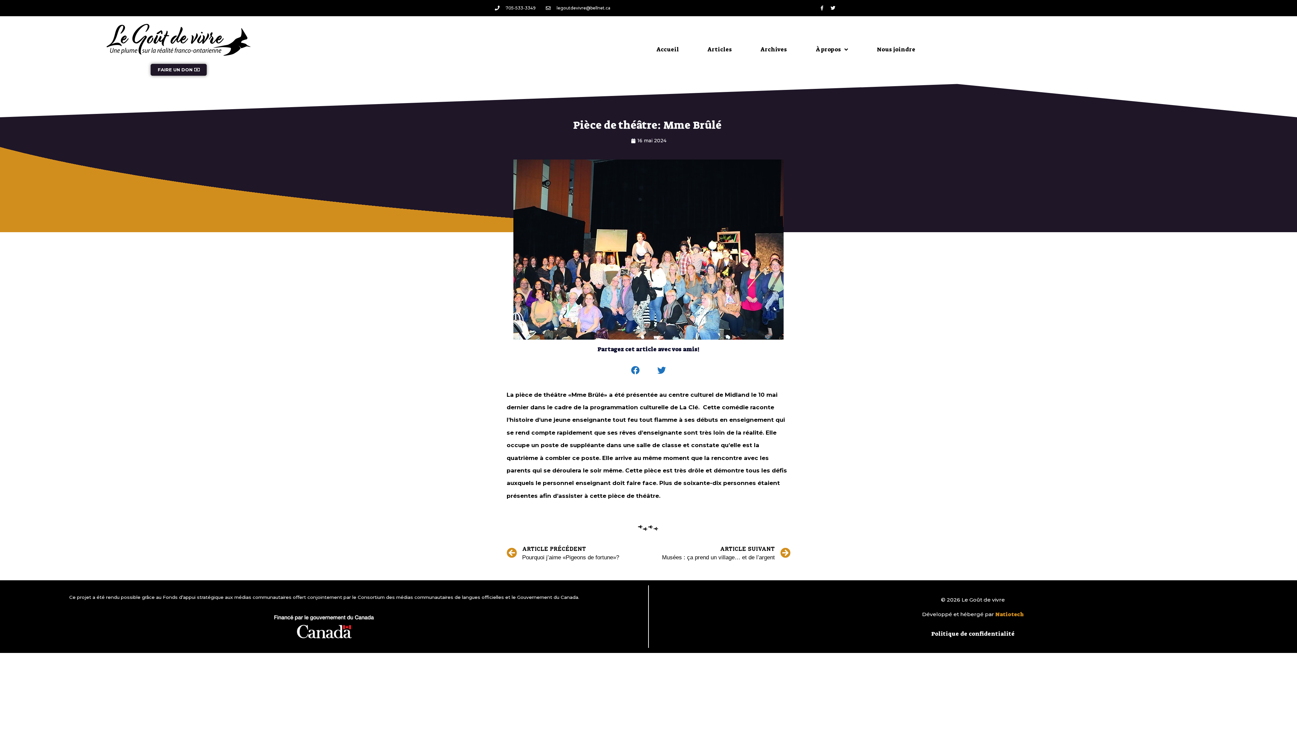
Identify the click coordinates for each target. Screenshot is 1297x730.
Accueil (668, 49)
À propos (828, 49)
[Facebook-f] (821, 8)
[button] (635, 370)
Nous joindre (896, 49)
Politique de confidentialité (973, 633)
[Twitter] (833, 8)
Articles (720, 49)
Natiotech (1009, 614)
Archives (774, 49)
